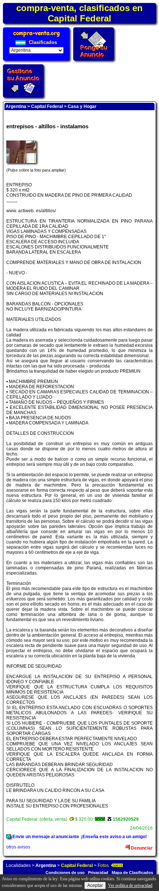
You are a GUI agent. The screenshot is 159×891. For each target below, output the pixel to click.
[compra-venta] (36, 37)
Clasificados (42, 42)
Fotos (103, 865)
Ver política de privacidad (130, 885)
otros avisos (18, 847)
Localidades (18, 865)
